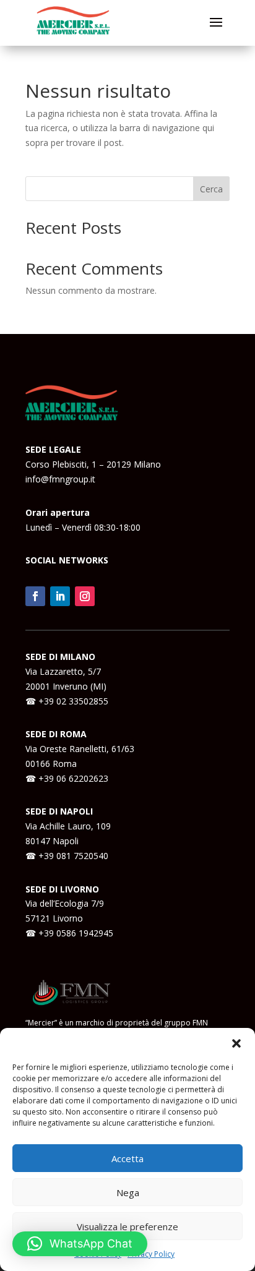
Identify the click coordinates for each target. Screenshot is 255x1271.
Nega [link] (127, 1192)
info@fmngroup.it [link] (60, 479)
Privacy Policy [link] (151, 1254)
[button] (236, 1043)
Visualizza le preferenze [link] (127, 1226)
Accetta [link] (127, 1158)
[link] (35, 596)
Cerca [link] (211, 189)
